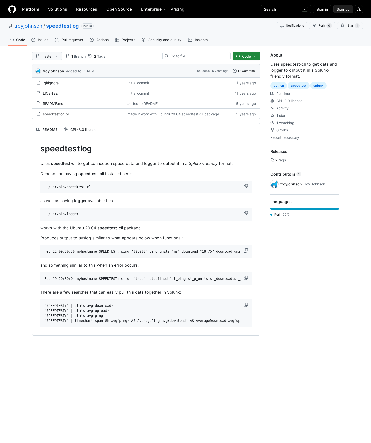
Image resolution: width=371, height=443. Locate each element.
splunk (318, 85)
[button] (246, 186)
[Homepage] (12, 9)
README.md (53, 103)
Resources (86, 9)
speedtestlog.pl (56, 114)
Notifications (295, 25)
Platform (30, 9)
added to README (81, 71)
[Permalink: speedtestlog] (36, 148)
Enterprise (151, 9)
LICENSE (50, 93)
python (279, 85)
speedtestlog (62, 26)
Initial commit (138, 83)
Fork (324, 25)
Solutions (57, 9)
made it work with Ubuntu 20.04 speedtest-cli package (173, 114)
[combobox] (198, 56)
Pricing (177, 9)
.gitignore (51, 83)
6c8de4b (203, 71)
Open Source (119, 9)
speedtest (298, 85)
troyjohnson (28, 26)
